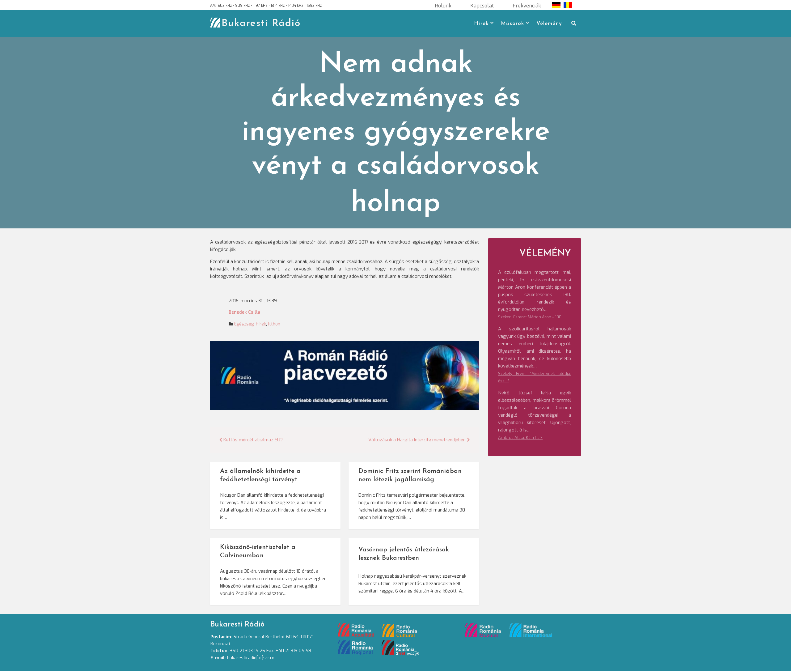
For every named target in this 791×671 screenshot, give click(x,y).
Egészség (244, 324)
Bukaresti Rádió (261, 23)
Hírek (481, 23)
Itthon (274, 324)
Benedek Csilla (244, 312)
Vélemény (549, 23)
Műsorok (512, 23)
